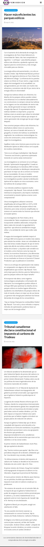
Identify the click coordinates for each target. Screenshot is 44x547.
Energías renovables (11, 10)
